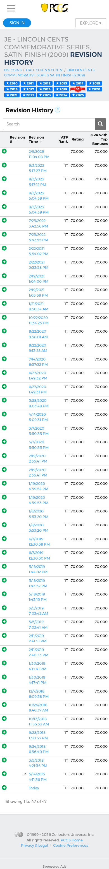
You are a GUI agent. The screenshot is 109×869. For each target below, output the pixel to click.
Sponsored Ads (54, 866)
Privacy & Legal (34, 845)
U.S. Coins (13, 70)
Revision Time (36, 139)
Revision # (17, 139)
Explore (91, 23)
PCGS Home (72, 840)
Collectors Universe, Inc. (73, 834)
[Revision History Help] (57, 109)
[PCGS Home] (54, 8)
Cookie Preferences (70, 845)
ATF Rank (63, 139)
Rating (78, 139)
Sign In (17, 22)
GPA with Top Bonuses (99, 139)
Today (34, 788)
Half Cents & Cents (44, 70)
